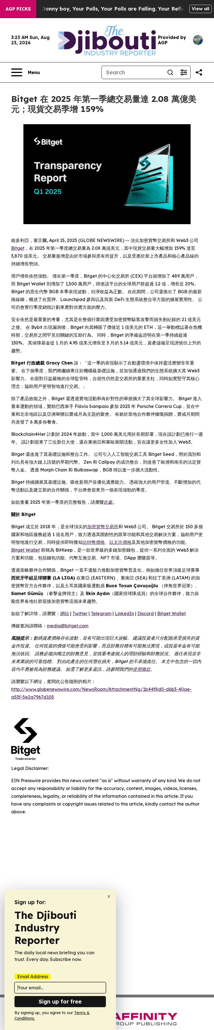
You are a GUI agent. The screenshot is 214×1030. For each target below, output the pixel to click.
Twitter (79, 613)
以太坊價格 (120, 542)
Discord (145, 613)
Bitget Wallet (25, 550)
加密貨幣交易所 (102, 526)
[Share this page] (199, 72)
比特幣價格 (93, 542)
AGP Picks (18, 9)
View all (200, 8)
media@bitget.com (67, 625)
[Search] (170, 72)
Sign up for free (60, 1001)
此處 (108, 502)
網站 (64, 613)
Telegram (101, 613)
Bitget (18, 248)
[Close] (108, 896)
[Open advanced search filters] (183, 72)
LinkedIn (124, 613)
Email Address (32, 976)
